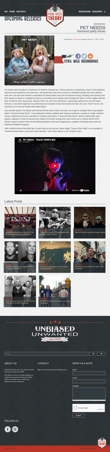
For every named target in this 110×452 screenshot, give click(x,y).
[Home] (55, 14)
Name (74, 370)
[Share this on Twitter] (84, 56)
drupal (13, 448)
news (6, 11)
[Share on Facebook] (78, 56)
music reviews (21, 11)
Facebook (8, 429)
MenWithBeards (90, 448)
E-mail (74, 378)
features (12, 11)
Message (75, 386)
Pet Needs (92, 27)
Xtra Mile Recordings (81, 61)
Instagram (15, 429)
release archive (97, 11)
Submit (78, 415)
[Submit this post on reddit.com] (90, 56)
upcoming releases (85, 11)
